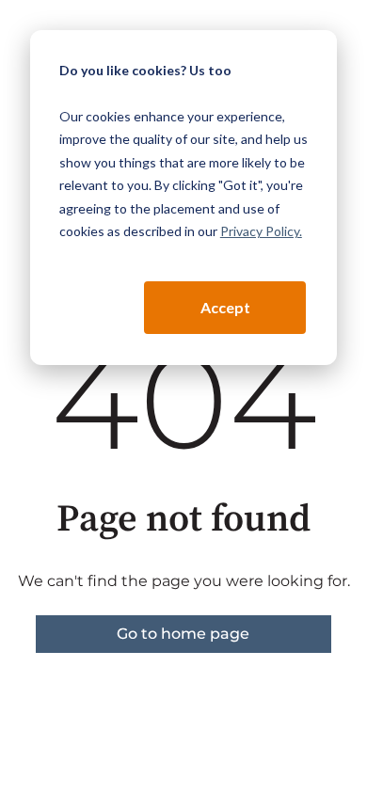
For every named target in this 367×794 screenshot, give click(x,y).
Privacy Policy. (261, 231)
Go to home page (183, 634)
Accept (225, 307)
